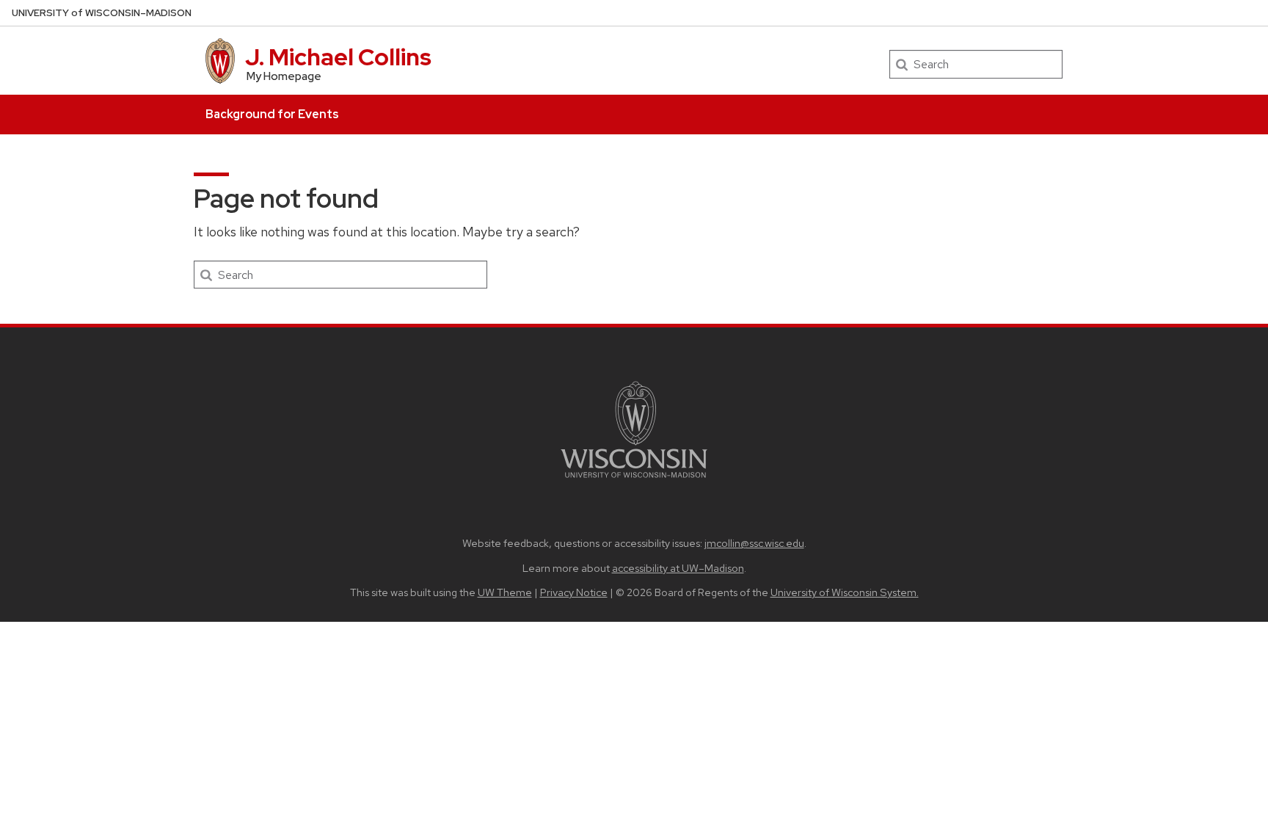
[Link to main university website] (634, 480)
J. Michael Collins (338, 57)
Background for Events (272, 114)
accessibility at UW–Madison (678, 568)
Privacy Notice (574, 592)
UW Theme (505, 592)
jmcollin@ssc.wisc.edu (754, 543)
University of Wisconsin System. (844, 592)
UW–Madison (102, 13)
